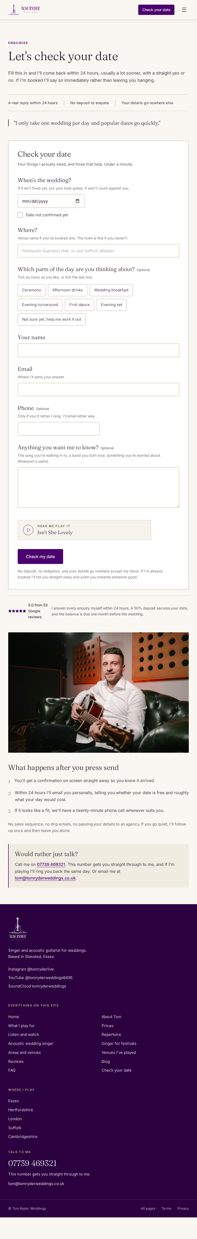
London (15, 1118)
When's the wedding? (44, 180)
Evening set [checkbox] (111, 304)
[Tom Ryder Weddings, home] (71, 10)
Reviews (16, 1061)
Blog (106, 1061)
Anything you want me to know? (66, 447)
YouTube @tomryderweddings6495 (40, 977)
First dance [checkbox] (79, 304)
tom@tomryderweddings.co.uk (45, 878)
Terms (166, 1208)
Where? (27, 230)
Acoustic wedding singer (31, 1043)
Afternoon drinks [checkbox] (67, 290)
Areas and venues (24, 1052)
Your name (31, 337)
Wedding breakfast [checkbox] (111, 290)
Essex (13, 1100)
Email (25, 368)
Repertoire (111, 1034)
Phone (33, 408)
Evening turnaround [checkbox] (40, 304)
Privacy (183, 1208)
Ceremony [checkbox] (31, 290)
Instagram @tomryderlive (31, 969)
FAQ (11, 1070)
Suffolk (14, 1127)
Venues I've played (119, 1052)
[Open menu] (184, 9)
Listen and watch (23, 1034)
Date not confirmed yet (47, 214)
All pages (148, 1208)
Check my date (40, 556)
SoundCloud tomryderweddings (37, 986)
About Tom (111, 1016)
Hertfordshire (20, 1109)
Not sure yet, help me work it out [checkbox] (51, 319)
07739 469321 (51, 864)
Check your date (156, 9)
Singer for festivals (119, 1043)
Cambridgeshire (22, 1136)
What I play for (21, 1025)
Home (13, 1016)
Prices (107, 1025)
